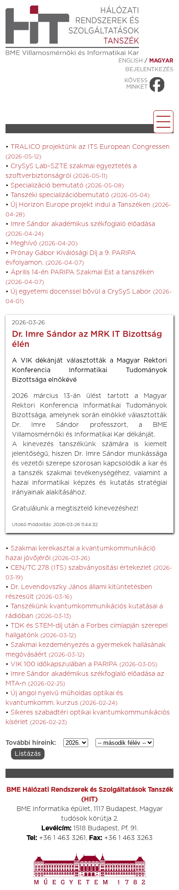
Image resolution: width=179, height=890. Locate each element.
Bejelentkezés (149, 69)
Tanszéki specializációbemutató (80, 195)
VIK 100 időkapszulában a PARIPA (84, 664)
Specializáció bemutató (67, 185)
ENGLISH (130, 60)
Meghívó (44, 243)
